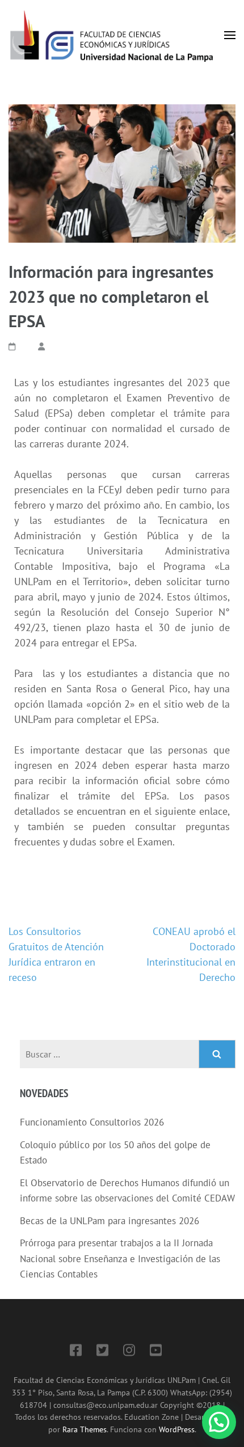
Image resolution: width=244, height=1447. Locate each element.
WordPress (177, 1429)
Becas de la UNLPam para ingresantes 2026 (109, 1221)
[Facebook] (76, 1352)
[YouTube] (156, 1352)
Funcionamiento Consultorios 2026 (92, 1122)
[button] (219, 1422)
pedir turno (182, 489)
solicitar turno (198, 581)
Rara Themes (84, 1429)
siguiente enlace (191, 811)
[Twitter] (102, 1352)
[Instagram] (129, 1352)
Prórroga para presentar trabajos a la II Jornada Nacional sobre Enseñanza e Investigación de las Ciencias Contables (120, 1258)
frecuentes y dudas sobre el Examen (93, 841)
